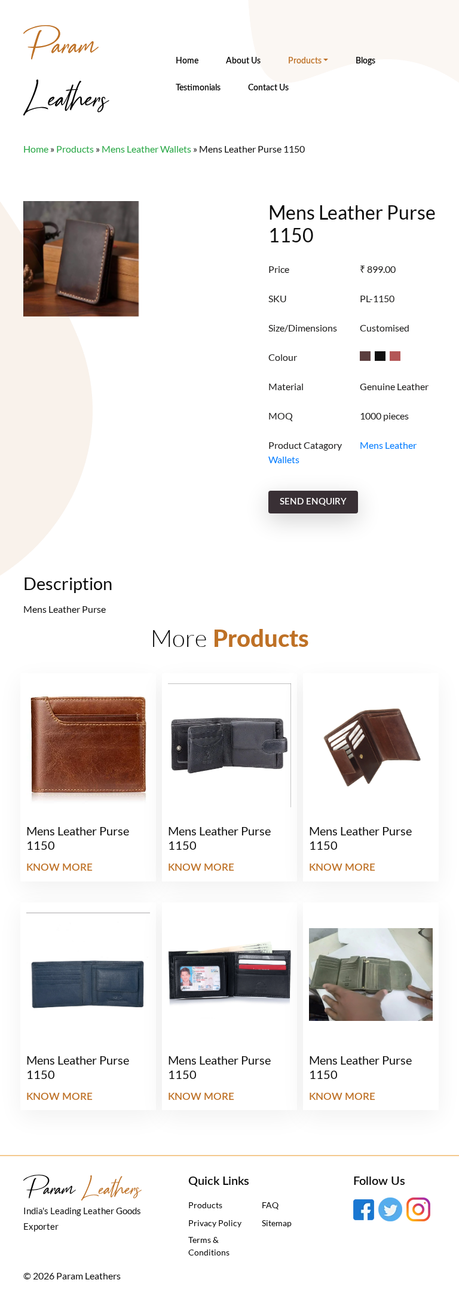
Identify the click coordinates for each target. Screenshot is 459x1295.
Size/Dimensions (302, 327)
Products (305, 61)
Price (278, 269)
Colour (282, 357)
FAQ (270, 1205)
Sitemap (277, 1223)
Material (286, 386)
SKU (277, 298)
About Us (243, 61)
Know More (59, 867)
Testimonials (198, 88)
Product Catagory (305, 445)
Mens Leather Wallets (146, 148)
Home (187, 61)
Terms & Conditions (209, 1246)
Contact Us (268, 88)
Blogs (365, 61)
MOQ (280, 415)
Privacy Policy (214, 1223)
